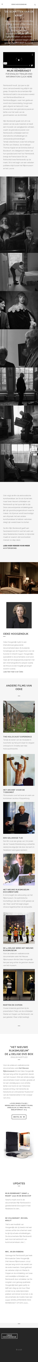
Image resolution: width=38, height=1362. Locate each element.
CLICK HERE (26, 76)
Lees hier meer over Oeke (13, 672)
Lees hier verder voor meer (16, 546)
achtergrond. (10, 548)
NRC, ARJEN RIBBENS (14, 1252)
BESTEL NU (17, 1117)
